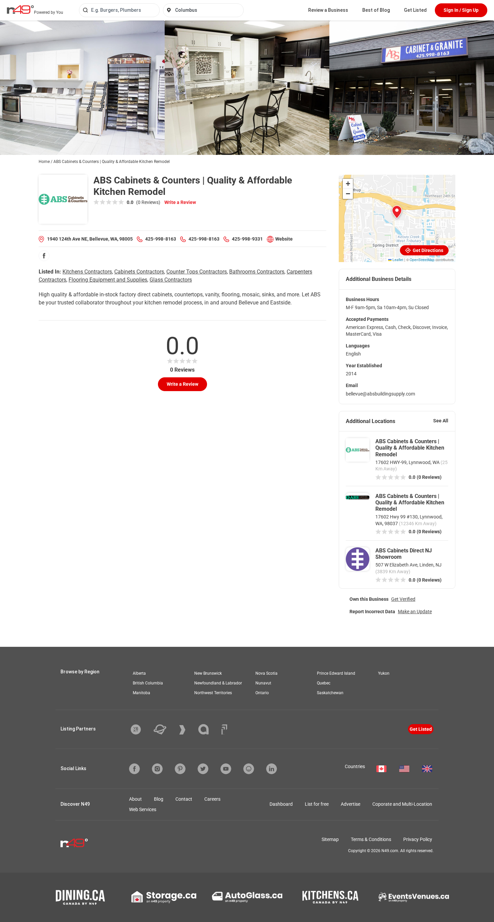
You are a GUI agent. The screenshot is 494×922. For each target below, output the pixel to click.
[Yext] (140, 729)
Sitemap (330, 839)
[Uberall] (165, 729)
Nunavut (263, 683)
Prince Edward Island (336, 673)
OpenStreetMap (422, 259)
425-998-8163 (160, 239)
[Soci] (224, 729)
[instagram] (157, 768)
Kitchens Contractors (87, 271)
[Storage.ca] (164, 897)
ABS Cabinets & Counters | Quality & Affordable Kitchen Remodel (409, 447)
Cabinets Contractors (139, 271)
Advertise (350, 804)
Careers (212, 799)
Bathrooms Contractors (256, 271)
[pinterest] (180, 768)
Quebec (323, 683)
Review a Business (328, 10)
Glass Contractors (171, 280)
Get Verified (403, 599)
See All (440, 420)
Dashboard (281, 804)
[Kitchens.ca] (330, 897)
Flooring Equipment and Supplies (108, 280)
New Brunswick (208, 673)
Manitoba (141, 692)
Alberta (139, 673)
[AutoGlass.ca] (247, 897)
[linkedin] (271, 768)
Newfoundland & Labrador (218, 683)
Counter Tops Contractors (196, 271)
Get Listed (415, 10)
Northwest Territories (213, 692)
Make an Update (415, 611)
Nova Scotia (266, 673)
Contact (183, 799)
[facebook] (44, 255)
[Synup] (187, 730)
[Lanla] (208, 729)
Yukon (383, 673)
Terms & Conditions (371, 839)
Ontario (262, 692)
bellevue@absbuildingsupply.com (380, 393)
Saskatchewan (330, 692)
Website (284, 239)
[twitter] (203, 768)
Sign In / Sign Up (461, 10)
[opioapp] (248, 768)
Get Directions (427, 250)
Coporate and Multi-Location (402, 804)
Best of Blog (376, 10)
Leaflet (397, 259)
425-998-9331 (247, 239)
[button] (397, 212)
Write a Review (180, 202)
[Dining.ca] (80, 897)
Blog (158, 799)
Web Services (142, 809)
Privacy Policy (417, 839)
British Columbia (148, 683)
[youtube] (226, 768)
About (135, 799)
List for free (317, 804)
